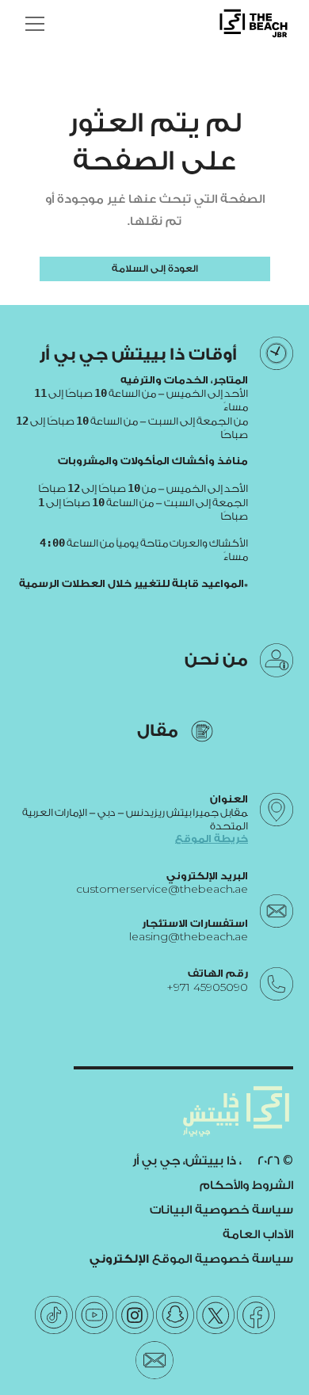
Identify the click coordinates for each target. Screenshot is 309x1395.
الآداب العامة (258, 1234)
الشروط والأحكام (246, 1185)
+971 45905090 (207, 987)
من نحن (216, 659)
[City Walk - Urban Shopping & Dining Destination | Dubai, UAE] (253, 24)
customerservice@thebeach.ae (162, 889)
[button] (32, 24)
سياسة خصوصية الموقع (191, 1259)
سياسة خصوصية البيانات (221, 1210)
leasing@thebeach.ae (188, 937)
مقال (157, 731)
